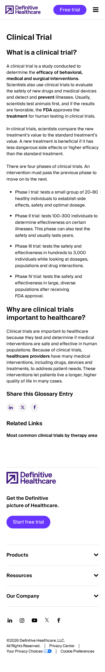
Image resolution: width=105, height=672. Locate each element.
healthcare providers (28, 356)
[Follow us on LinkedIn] (9, 620)
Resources (19, 575)
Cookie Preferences (77, 651)
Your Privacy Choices (24, 651)
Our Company (22, 596)
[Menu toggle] (95, 9)
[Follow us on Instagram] (22, 620)
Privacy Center (62, 646)
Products (17, 555)
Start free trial (28, 522)
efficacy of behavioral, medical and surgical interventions (44, 75)
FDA (47, 110)
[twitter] (22, 407)
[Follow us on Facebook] (58, 620)
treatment (16, 116)
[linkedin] (10, 407)
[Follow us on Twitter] (47, 620)
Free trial (70, 10)
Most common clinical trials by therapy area (52, 435)
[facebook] (34, 407)
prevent (46, 97)
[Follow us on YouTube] (34, 620)
